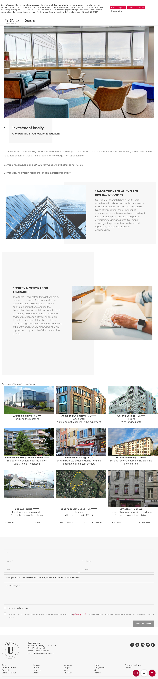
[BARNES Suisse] (19, 21)
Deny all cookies (136, 7)
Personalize (116, 11)
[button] (153, 21)
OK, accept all (118, 7)
